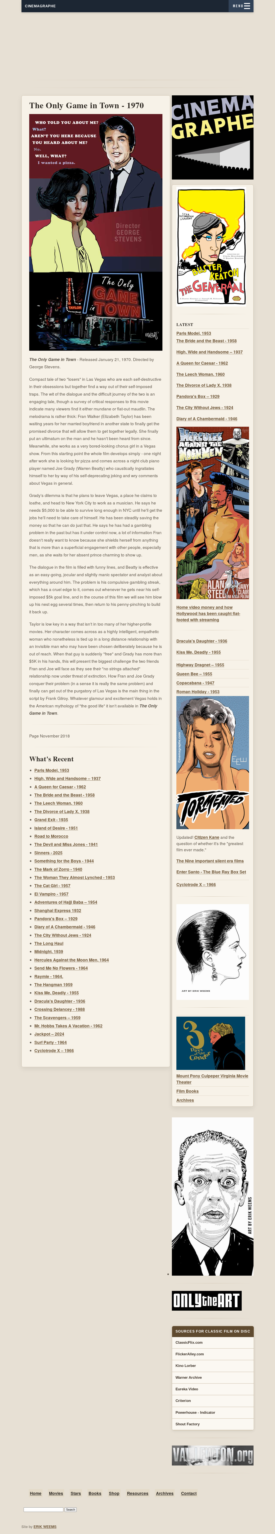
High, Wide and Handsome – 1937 (67, 778)
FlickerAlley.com (190, 1354)
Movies (56, 1493)
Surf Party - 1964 (50, 1042)
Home (35, 1493)
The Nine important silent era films (210, 861)
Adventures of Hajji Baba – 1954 (65, 902)
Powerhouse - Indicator (195, 1413)
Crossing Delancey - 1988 (59, 1009)
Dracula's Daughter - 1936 (59, 1001)
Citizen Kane (206, 837)
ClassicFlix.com (189, 1343)
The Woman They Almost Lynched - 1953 (74, 877)
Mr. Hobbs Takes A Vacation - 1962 (68, 1026)
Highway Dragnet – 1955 (200, 665)
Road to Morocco (51, 836)
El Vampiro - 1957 (51, 894)
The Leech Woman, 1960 (58, 803)
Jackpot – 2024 (49, 1034)
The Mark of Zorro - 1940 (58, 869)
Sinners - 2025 (48, 853)
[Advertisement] (137, 42)
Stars (76, 1493)
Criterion (183, 1401)
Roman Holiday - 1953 (198, 692)
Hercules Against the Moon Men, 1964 (71, 960)
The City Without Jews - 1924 (62, 935)
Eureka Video (187, 1389)
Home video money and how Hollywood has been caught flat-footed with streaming (208, 613)
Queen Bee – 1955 (194, 674)
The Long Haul (48, 943)
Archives (185, 1100)
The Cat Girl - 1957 (52, 885)
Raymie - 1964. (48, 976)
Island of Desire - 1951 (56, 828)
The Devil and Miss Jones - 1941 (66, 844)
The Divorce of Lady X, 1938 (62, 811)
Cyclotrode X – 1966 (54, 1050)
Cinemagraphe (40, 6)
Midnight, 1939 (48, 951)
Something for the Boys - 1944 (64, 861)
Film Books (187, 1091)
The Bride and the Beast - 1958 (64, 795)
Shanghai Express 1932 (57, 910)
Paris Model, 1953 (51, 770)
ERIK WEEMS (45, 1526)
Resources (137, 1493)
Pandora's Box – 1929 (56, 919)
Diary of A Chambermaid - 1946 (64, 927)
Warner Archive (189, 1378)
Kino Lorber (186, 1366)
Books (95, 1493)
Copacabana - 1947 (195, 683)
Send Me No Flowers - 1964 (61, 968)
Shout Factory (188, 1424)
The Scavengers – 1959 (57, 1018)
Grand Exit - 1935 (51, 820)
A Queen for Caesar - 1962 (60, 787)
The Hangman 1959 (53, 984)
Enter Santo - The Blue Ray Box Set (211, 872)
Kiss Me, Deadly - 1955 (56, 993)
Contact (189, 1493)
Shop (114, 1493)
